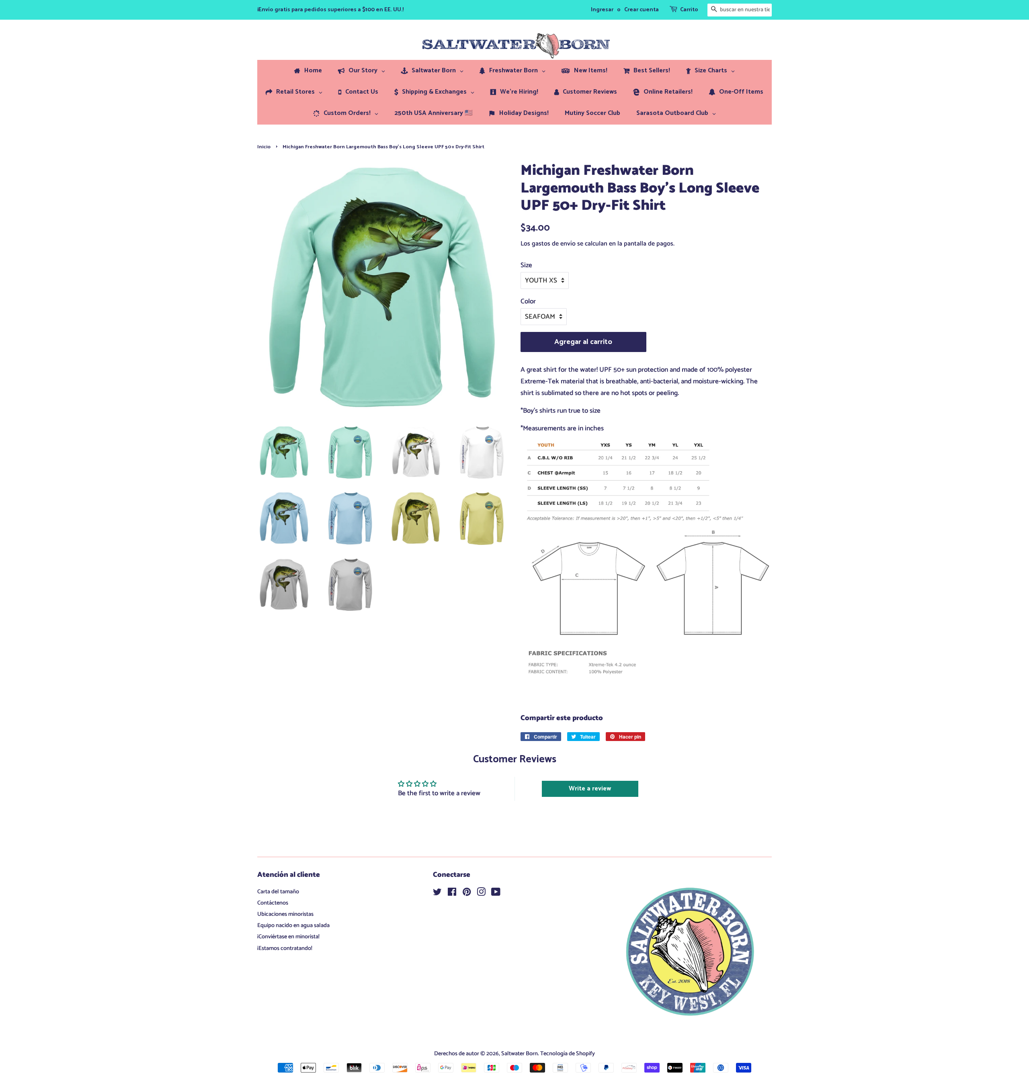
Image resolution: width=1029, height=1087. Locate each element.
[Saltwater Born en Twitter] (437, 894)
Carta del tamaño (278, 892)
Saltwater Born (519, 1053)
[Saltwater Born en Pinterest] (466, 894)
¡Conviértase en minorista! (288, 937)
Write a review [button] (590, 788)
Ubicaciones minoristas (285, 914)
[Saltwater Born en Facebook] (452, 894)
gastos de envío (554, 243)
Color (528, 301)
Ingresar (602, 9)
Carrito (689, 9)
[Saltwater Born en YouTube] (495, 894)
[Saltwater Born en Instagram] (481, 894)
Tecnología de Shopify (567, 1053)
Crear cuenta (641, 9)
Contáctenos (272, 903)
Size (526, 265)
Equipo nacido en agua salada (293, 925)
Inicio (264, 147)
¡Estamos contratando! (284, 948)
